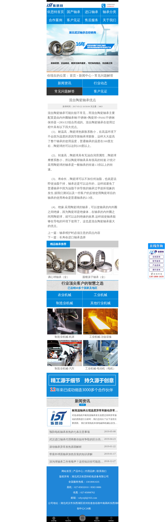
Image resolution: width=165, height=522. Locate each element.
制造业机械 (64, 303)
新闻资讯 (64, 83)
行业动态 (100, 83)
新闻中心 (85, 75)
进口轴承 (91, 12)
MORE (83, 405)
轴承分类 (109, 12)
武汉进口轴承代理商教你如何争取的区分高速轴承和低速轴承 (85, 439)
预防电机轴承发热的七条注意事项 (69, 431)
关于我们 (109, 20)
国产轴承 (73, 12)
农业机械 (64, 295)
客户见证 (73, 20)
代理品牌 (90, 471)
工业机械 (100, 295)
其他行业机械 (100, 303)
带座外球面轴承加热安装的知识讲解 (70, 454)
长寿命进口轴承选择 (72, 237)
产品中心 (78, 471)
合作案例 (55, 20)
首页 (73, 75)
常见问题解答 (103, 75)
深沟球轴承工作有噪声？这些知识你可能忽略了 (77, 461)
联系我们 (101, 471)
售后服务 (91, 20)
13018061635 (110, 6)
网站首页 (66, 471)
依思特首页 (55, 12)
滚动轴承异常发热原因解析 (65, 446)
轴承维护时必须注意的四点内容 (79, 233)
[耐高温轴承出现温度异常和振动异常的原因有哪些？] (61, 417)
